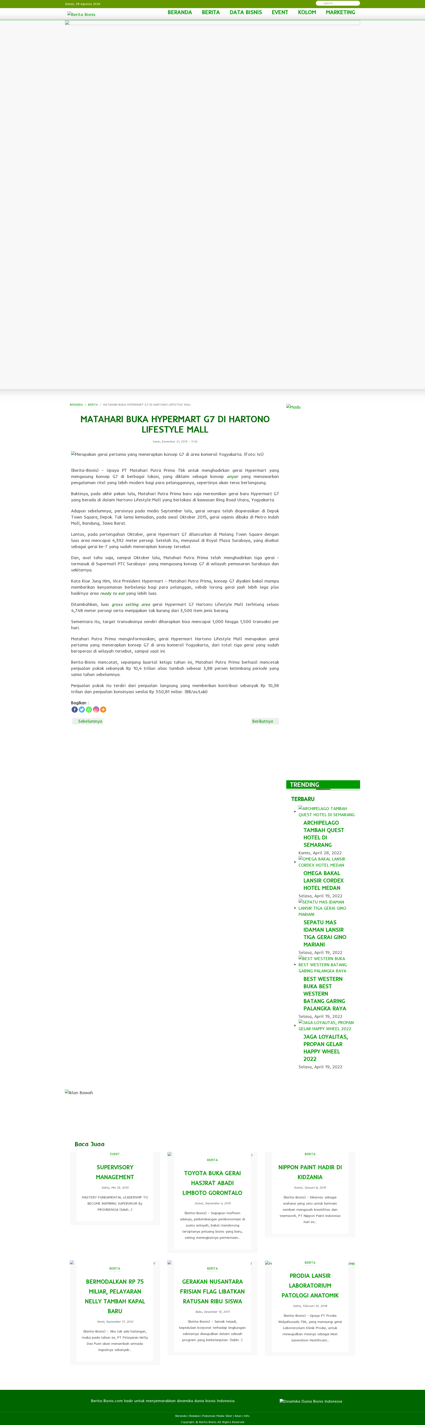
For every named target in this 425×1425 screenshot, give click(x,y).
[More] (103, 709)
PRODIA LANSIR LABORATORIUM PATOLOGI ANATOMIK (310, 1285)
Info (247, 1416)
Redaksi (194, 1416)
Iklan (238, 1416)
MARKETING (340, 12)
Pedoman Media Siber (217, 1416)
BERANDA (180, 12)
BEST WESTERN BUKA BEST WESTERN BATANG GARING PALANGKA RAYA (325, 993)
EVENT (280, 12)
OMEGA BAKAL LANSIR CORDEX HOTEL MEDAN (324, 880)
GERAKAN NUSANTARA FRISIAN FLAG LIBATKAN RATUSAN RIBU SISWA (212, 1291)
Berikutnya (263, 721)
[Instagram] (96, 709)
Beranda (181, 1416)
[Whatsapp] (89, 709)
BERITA (211, 12)
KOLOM (307, 12)
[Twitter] (82, 709)
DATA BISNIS (246, 12)
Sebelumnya (89, 721)
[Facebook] (75, 709)
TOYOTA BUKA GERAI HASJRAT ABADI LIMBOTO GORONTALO (212, 1182)
